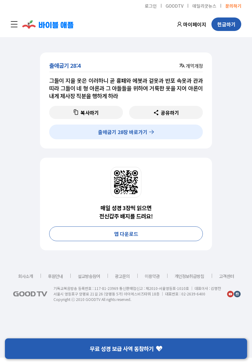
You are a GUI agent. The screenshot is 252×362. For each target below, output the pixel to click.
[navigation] (14, 24)
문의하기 (233, 5)
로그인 (151, 5)
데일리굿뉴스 (204, 5)
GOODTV (174, 5)
